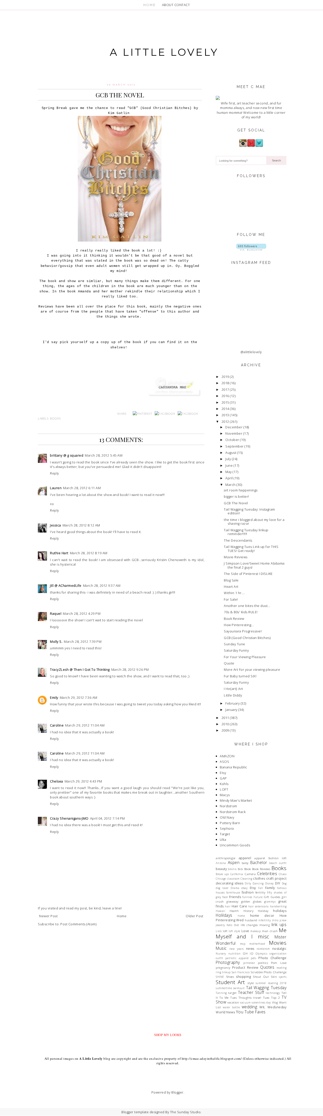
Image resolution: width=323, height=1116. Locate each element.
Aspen (234, 862)
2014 (225, 408)
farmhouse (233, 892)
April (229, 478)
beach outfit (277, 863)
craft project (276, 878)
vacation (233, 1002)
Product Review (245, 967)
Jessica (55, 525)
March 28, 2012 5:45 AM (103, 455)
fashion (248, 892)
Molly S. (56, 641)
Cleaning (246, 878)
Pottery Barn (230, 823)
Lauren (56, 488)
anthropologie (225, 858)
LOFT (224, 789)
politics (263, 963)
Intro (275, 920)
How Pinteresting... (239, 625)
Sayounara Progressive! (243, 631)
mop (243, 943)
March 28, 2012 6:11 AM (82, 488)
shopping (243, 976)
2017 (225, 389)
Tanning (221, 993)
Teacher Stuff (251, 992)
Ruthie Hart (59, 553)
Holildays (224, 915)
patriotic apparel (237, 958)
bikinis (232, 869)
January (231, 709)
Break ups (222, 874)
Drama (235, 888)
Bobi (240, 869)
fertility (260, 892)
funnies (247, 897)
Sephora (227, 828)
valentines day (261, 1002)
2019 (225, 376)
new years (236, 949)
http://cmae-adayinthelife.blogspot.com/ (212, 1058)
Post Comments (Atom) (78, 924)
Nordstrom (228, 806)
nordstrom (263, 949)
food (225, 897)
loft (225, 931)
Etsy (223, 772)
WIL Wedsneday (272, 1007)
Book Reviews (261, 869)
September (234, 446)
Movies (277, 942)
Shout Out (261, 976)
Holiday (263, 911)
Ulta (223, 839)
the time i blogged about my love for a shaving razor (254, 521)
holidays (279, 910)
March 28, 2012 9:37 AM (102, 585)
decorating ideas (229, 883)
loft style (234, 931)
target (232, 993)
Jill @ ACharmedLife (66, 585)
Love (245, 931)
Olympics (261, 953)
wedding (249, 1007)
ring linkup (223, 972)
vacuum (245, 1002)
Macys (225, 795)
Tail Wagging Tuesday (266, 987)
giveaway (232, 901)
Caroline (57, 725)
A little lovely (164, 52)
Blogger (177, 1092)
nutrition (234, 953)
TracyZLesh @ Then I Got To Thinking (80, 669)
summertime (224, 988)
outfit (219, 958)
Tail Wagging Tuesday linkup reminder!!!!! (246, 532)
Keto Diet (233, 925)
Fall (260, 888)
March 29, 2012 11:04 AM (85, 725)
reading (282, 967)
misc (264, 936)
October (232, 439)
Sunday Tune (234, 644)
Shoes (230, 976)
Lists (219, 931)
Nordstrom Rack (233, 812)
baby (245, 863)
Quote (229, 663)
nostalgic (279, 948)
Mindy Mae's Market (236, 800)
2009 (225, 730)
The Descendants (238, 540)
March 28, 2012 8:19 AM (88, 553)
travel (257, 997)
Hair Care (239, 906)
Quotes (267, 967)
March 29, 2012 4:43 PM (83, 781)
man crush (270, 931)
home (241, 915)
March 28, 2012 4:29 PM (81, 613)
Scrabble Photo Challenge (268, 972)
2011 (225, 717)
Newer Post (48, 916)
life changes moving (255, 925)
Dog (284, 883)
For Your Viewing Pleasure (245, 657)
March (230, 484)
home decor (262, 915)
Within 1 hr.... (234, 593)
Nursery (221, 953)
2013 (225, 415)
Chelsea (56, 781)
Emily (54, 697)
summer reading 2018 (271, 983)
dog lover (222, 888)
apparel (245, 858)
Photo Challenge (272, 958)
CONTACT (182, 5)
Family (270, 887)
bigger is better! (236, 496)
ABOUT (168, 5)
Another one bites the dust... (247, 605)
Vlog (275, 1002)
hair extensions (258, 906)
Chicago (221, 878)
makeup (255, 931)
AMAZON (227, 756)
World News (225, 1012)
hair (227, 906)
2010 (225, 724)
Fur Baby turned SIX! (240, 676)
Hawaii (220, 911)
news (250, 948)
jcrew (283, 920)
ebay (244, 888)
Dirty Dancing (254, 883)
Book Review (234, 618)
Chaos (283, 874)
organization (278, 953)
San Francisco (241, 972)
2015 (225, 402)
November (233, 433)
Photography (228, 962)
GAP (223, 778)
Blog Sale (231, 580)
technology (273, 993)
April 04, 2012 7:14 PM (107, 818)
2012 (225, 421)
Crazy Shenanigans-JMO (69, 818)
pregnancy (223, 967)
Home (121, 916)
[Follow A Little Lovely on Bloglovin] (251, 249)
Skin (274, 976)
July (228, 459)
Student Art (230, 982)
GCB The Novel (236, 503)
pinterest (249, 963)
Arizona (221, 863)
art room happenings (241, 490)
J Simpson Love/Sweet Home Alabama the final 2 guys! (254, 565)
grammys (270, 901)
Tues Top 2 (271, 997)
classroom (233, 878)
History (249, 911)
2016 (225, 396)
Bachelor (258, 862)
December (234, 427)
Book (247, 869)
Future (258, 897)
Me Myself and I (251, 933)
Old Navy (227, 817)
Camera (250, 874)
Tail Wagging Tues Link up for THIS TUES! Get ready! (251, 548)
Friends (235, 897)
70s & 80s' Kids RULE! (241, 612)
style (251, 983)
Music (221, 948)
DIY (277, 883)
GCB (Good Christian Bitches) (247, 637)
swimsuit (239, 988)
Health (234, 911)
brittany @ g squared (66, 455)
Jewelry (220, 925)
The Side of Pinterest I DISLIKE (248, 573)
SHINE (220, 977)
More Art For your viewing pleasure (252, 669)
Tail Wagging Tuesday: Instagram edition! (249, 511)
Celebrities (267, 873)
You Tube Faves (251, 1012)
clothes (259, 878)
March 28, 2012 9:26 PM (130, 669)
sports (282, 977)
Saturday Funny (236, 650)
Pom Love (278, 963)
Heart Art (231, 586)
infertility (264, 920)
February (232, 703)
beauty (221, 869)
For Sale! (231, 599)
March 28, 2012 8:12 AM (81, 525)
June (229, 465)
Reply (54, 473)
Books (55, 418)
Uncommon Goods (235, 845)
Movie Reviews (236, 557)
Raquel (55, 613)
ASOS (224, 761)
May (228, 471)
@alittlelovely (251, 352)
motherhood (257, 943)
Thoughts (245, 997)
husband (251, 920)
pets (253, 958)
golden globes (251, 901)
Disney (269, 883)
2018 (225, 383)
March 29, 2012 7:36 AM (78, 697)
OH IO (248, 953)
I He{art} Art (233, 688)
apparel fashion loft (270, 858)
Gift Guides (272, 897)
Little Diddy (233, 695)
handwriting (278, 906)
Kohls (224, 784)
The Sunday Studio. (186, 1112)
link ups (279, 924)
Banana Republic (233, 767)
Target (225, 834)
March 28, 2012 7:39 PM (82, 641)
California (236, 874)
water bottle (231, 1007)
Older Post (194, 916)
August (230, 452)
